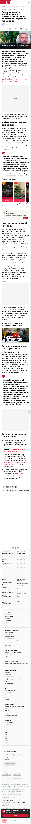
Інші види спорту (9, 743)
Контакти (19, 588)
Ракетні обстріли (9, 632)
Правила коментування (22, 583)
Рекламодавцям (6, 590)
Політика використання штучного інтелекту (8, 599)
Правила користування (7, 592)
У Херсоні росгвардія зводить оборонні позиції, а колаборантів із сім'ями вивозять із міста (15, 116)
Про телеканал (5, 584)
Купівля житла (8, 724)
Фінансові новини (9, 676)
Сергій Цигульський (10, 24)
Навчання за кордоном (11, 715)
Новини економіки (10, 670)
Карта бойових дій (9, 634)
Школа (6, 708)
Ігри (18, 601)
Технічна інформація (22, 585)
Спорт (6, 732)
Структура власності (22, 593)
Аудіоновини (8, 622)
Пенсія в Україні (9, 683)
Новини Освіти (9, 704)
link (17, 559)
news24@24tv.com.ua (7, 553)
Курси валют (8, 674)
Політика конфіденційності (6, 596)
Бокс (6, 734)
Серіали (7, 699)
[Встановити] (15, 813)
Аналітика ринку (9, 722)
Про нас (4, 577)
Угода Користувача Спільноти (21, 580)
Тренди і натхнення (10, 727)
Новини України (12, 6)
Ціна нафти (7, 672)
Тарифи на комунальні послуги (13, 679)
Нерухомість (8, 720)
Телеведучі (4, 587)
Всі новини (8, 612)
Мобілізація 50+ (9, 654)
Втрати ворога (8, 645)
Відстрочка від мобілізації (11, 661)
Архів (18, 596)
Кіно (6, 688)
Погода (6, 625)
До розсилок (10, 763)
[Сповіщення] (29, 2)
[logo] (7, 2)
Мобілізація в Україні (11, 650)
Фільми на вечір (9, 695)
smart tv (6, 778)
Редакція (4, 579)
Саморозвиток (8, 713)
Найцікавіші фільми (10, 690)
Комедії (6, 697)
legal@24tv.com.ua (20, 802)
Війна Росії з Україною (11, 630)
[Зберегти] (26, 29)
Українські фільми (9, 692)
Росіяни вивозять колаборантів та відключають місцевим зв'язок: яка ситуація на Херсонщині (23, 6)
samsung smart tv (17, 778)
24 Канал (4, 6)
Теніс (6, 738)
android (6, 774)
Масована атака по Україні (12, 641)
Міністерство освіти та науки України (14, 706)
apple (17, 774)
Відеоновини (8, 620)
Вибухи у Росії (8, 643)
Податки (7, 681)
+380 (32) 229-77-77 (11, 800)
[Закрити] (28, 811)
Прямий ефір (8, 618)
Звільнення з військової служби (13, 652)
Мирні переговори (9, 636)
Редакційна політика (7, 582)
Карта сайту (19, 599)
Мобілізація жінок (9, 657)
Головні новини (9, 614)
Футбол (6, 736)
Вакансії (19, 591)
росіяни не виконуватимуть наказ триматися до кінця (16, 475)
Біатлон (7, 740)
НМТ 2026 (7, 711)
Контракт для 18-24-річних (11, 659)
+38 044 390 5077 (21, 553)
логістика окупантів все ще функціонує (15, 451)
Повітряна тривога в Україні (12, 638)
